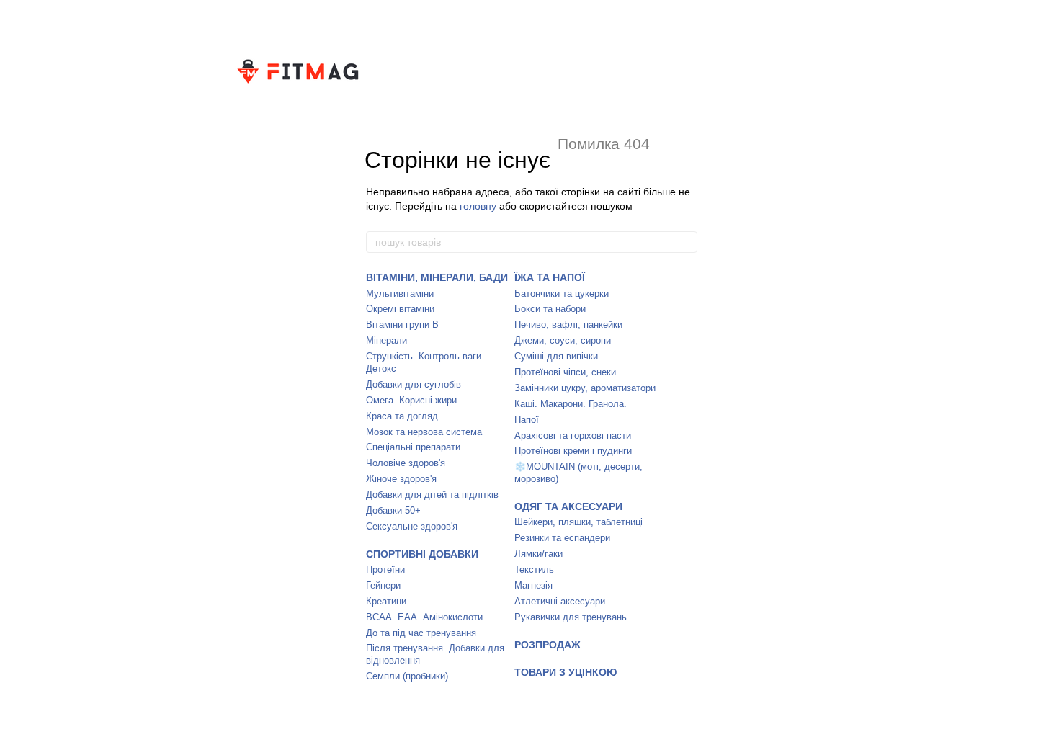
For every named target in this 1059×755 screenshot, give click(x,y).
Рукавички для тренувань (570, 617)
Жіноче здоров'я (401, 478)
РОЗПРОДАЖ (547, 645)
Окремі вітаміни (400, 308)
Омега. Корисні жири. (413, 400)
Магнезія (533, 585)
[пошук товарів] (685, 242)
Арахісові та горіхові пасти (572, 435)
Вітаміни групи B (402, 324)
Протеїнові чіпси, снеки (565, 372)
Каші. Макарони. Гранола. (570, 403)
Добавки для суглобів (413, 384)
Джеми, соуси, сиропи (562, 340)
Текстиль (534, 569)
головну (478, 206)
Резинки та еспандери (562, 537)
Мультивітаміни (400, 293)
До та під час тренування (421, 632)
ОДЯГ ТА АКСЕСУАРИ (568, 506)
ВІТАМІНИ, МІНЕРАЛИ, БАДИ (437, 277)
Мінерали (386, 340)
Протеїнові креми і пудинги (573, 450)
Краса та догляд (402, 416)
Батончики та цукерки (561, 293)
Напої (526, 419)
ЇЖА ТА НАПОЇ (549, 277)
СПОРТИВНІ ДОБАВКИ (422, 554)
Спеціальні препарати (413, 447)
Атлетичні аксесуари (559, 601)
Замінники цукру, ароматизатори (585, 388)
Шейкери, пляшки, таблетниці (578, 522)
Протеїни (385, 569)
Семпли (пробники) (407, 676)
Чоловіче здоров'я (405, 462)
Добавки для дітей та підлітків (432, 494)
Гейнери (383, 585)
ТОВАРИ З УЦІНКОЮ (565, 672)
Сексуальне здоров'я (411, 526)
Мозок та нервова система (424, 431)
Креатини (386, 601)
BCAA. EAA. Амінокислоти (424, 617)
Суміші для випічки (556, 356)
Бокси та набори (550, 308)
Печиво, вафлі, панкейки (568, 324)
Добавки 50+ (393, 510)
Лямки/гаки (538, 553)
